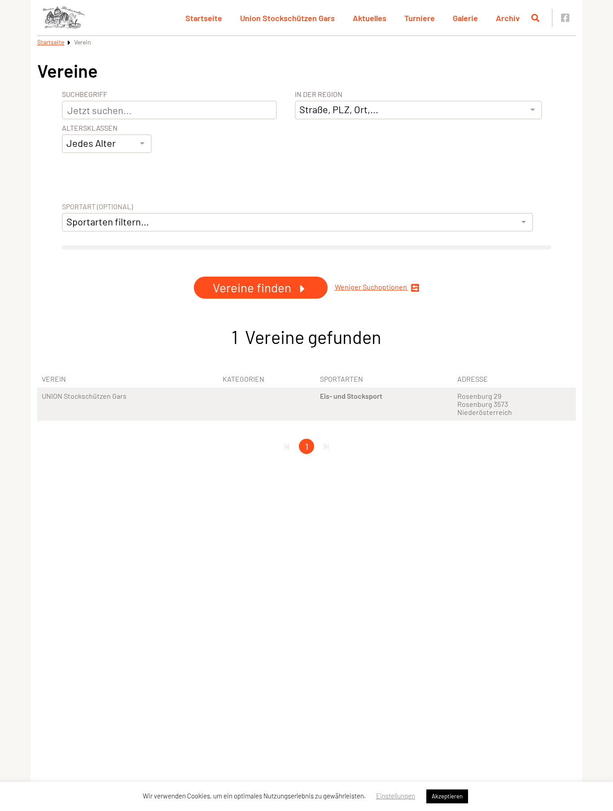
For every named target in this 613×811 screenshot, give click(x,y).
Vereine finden (253, 287)
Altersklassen (90, 128)
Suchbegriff (84, 94)
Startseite (50, 42)
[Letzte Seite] (326, 446)
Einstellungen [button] (395, 796)
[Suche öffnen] (535, 18)
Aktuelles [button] (369, 18)
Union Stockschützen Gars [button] (287, 18)
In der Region (318, 94)
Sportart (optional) (97, 207)
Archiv (508, 18)
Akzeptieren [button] (447, 796)
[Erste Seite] (286, 446)
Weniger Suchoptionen (371, 287)
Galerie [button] (465, 18)
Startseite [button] (203, 18)
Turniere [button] (419, 18)
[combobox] (107, 143)
